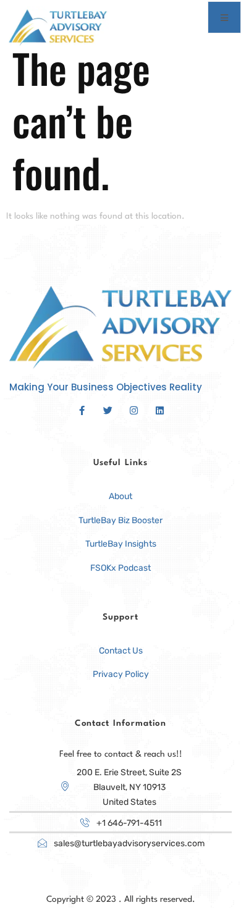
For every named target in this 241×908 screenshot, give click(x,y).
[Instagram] (133, 410)
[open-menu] (224, 17)
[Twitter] (107, 410)
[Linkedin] (159, 410)
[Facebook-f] (81, 410)
